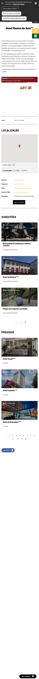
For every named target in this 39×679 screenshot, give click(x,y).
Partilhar (6, 450)
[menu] (35, 3)
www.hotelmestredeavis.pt (22, 192)
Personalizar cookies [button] (10, 8)
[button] (19, 146)
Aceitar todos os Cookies (11, 13)
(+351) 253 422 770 (19, 180)
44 (21, 439)
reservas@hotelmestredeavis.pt (23, 188)
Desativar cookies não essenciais (14, 18)
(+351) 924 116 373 (19, 184)
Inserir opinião (19, 202)
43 (18, 439)
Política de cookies (18, 4)
